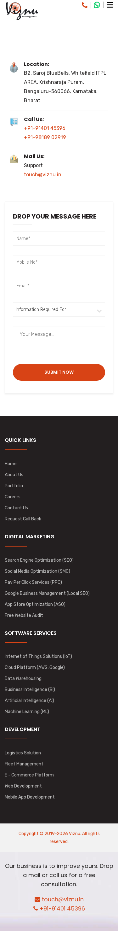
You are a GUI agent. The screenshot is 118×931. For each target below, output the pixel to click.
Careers (12, 497)
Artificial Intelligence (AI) (29, 700)
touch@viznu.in (42, 175)
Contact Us (16, 508)
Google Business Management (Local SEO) (47, 593)
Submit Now (59, 372)
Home (11, 463)
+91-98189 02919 (45, 137)
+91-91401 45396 (44, 128)
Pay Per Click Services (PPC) (33, 582)
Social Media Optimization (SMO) (37, 571)
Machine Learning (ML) (27, 711)
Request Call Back (23, 519)
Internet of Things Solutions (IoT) (38, 656)
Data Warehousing (23, 678)
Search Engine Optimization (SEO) (39, 560)
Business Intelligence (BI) (30, 689)
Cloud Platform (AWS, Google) (35, 667)
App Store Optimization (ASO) (35, 604)
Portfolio (14, 486)
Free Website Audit (24, 615)
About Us (14, 474)
